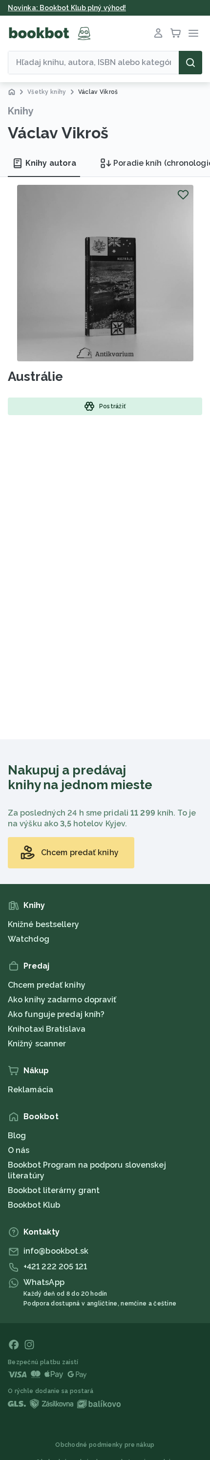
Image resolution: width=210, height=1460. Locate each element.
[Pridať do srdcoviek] (183, 194)
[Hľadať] (190, 62)
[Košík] (176, 33)
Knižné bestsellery (43, 924)
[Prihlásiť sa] (158, 33)
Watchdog (28, 939)
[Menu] (193, 33)
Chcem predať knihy (46, 985)
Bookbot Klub (34, 1205)
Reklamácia (30, 1089)
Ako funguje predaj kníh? (56, 1014)
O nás (19, 1150)
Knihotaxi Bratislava (46, 1029)
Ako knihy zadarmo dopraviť (62, 999)
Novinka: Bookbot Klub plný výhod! (67, 8)
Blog (17, 1135)
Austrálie (35, 376)
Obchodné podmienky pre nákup (104, 1444)
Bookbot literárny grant (54, 1190)
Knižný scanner (37, 1043)
